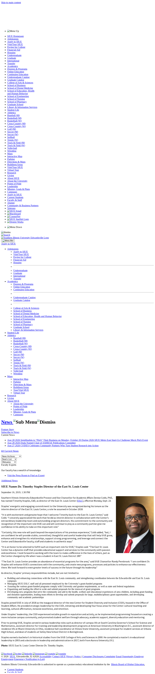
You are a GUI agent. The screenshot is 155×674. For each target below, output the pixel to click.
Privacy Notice (73, 656)
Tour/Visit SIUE (21, 390)
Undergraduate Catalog (18, 77)
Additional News (9, 480)
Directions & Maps (16, 162)
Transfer (11, 63)
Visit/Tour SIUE (15, 44)
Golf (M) (11, 129)
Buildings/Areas (15, 164)
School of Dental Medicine (20, 88)
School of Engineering (18, 96)
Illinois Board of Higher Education (127, 664)
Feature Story (7, 429)
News (7, 422)
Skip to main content (11, 2)
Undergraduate (14, 55)
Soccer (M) (12, 131)
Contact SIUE (59, 656)
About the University (17, 181)
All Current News (10, 450)
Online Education (15, 71)
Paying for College (16, 47)
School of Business (16, 85)
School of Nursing (16, 99)
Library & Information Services (22, 107)
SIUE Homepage (15, 36)
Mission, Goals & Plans (18, 189)
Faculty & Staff (14, 200)
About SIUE (13, 178)
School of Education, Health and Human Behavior (20, 92)
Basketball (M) (14, 118)
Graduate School (15, 104)
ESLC (80, 500)
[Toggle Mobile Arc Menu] (8, 240)
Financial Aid (13, 50)
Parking (11, 159)
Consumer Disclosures (93, 656)
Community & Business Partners (22, 205)
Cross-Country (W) (16, 126)
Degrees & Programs (17, 69)
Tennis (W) (12, 140)
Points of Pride (14, 183)
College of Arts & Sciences (20, 82)
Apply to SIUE (14, 41)
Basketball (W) (14, 121)
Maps (10, 153)
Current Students (15, 197)
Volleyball (12, 148)
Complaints (109, 656)
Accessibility (45, 656)
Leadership (12, 186)
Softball (11, 137)
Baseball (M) (13, 115)
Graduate (11, 58)
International (13, 60)
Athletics (11, 112)
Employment (7, 659)
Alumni (11, 203)
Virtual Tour (13, 170)
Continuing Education (17, 74)
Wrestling (11, 151)
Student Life (13, 110)
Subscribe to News (10, 432)
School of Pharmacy (17, 101)
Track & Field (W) (16, 145)
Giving (10, 175)
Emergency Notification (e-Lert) (29, 659)
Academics (12, 66)
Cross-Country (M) (16, 123)
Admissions (12, 39)
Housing (11, 52)
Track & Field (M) (16, 142)
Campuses (12, 192)
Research (11, 172)
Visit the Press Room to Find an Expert (26, 475)
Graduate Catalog (15, 80)
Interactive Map (14, 156)
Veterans (11, 208)
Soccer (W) (12, 134)
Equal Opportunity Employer (130, 656)
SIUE (12, 656)
